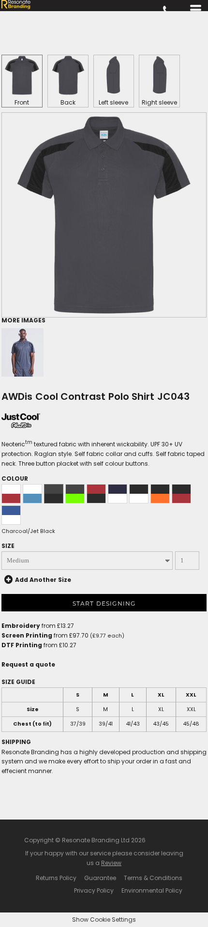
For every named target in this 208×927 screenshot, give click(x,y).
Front (22, 102)
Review (111, 863)
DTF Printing (21, 645)
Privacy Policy (94, 890)
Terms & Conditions (153, 878)
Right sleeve (159, 102)
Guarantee (100, 878)
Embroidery (20, 626)
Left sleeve (113, 102)
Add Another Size (43, 580)
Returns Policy (56, 878)
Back (67, 102)
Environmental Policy (151, 890)
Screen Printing (26, 635)
